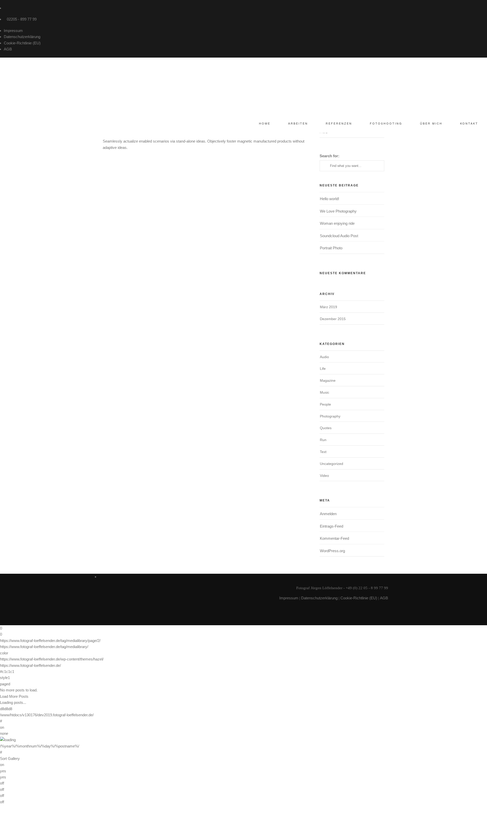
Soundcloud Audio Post (339, 236)
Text (323, 452)
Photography (330, 416)
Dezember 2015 (333, 319)
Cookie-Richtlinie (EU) (22, 43)
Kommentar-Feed (334, 538)
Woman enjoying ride (337, 223)
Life (323, 369)
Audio (324, 357)
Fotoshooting (386, 123)
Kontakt (469, 123)
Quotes (326, 428)
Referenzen (339, 123)
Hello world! (329, 199)
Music (324, 392)
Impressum (13, 30)
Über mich (431, 123)
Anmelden (328, 514)
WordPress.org (332, 551)
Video (324, 476)
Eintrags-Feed (331, 526)
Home (264, 123)
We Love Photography (338, 211)
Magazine (328, 380)
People (325, 404)
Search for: (329, 156)
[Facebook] (5, 8)
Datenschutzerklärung (22, 36)
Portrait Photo (331, 248)
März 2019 (328, 307)
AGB (8, 49)
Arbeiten (298, 123)
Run (323, 440)
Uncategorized (331, 464)
